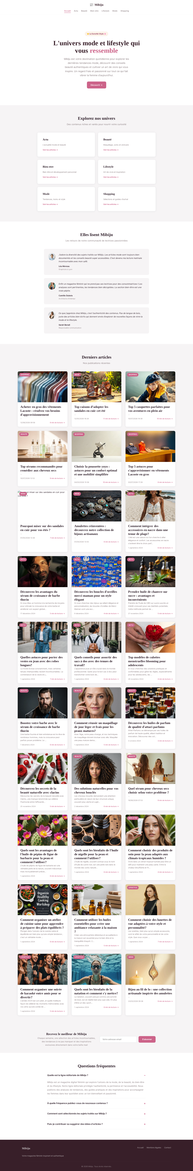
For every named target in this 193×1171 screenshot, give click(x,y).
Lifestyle (105, 11)
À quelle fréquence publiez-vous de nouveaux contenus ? (77, 1103)
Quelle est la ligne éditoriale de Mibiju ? (67, 1075)
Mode (114, 11)
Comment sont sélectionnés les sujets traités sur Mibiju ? (77, 1113)
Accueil (67, 11)
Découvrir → (97, 85)
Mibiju (96, 4)
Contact (167, 1147)
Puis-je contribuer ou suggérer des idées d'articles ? (75, 1124)
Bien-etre (94, 11)
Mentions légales (154, 1147)
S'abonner (147, 1039)
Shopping (125, 11)
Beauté (84, 11)
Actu (76, 11)
